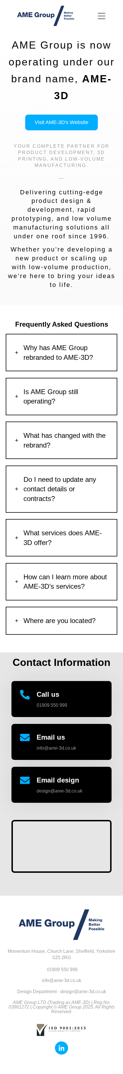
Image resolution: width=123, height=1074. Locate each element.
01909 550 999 (52, 705)
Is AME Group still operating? (50, 396)
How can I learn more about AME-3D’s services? (65, 581)
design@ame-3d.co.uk (59, 790)
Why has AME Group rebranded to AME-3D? (58, 352)
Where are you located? (59, 620)
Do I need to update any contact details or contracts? (59, 489)
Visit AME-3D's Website (61, 122)
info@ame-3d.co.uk (56, 748)
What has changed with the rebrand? (64, 440)
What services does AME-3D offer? (62, 537)
